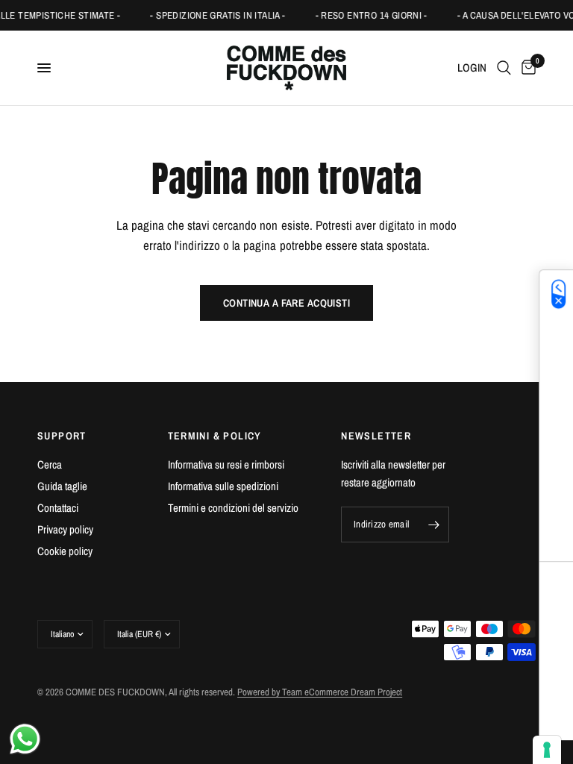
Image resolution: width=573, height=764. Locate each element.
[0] (526, 68)
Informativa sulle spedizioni (223, 486)
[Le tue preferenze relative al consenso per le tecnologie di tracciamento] (547, 750)
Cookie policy (65, 551)
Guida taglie (62, 486)
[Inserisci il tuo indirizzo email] (434, 524)
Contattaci (57, 508)
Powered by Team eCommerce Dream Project (319, 692)
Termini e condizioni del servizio (233, 508)
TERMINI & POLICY (215, 435)
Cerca (49, 464)
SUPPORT (62, 435)
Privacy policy (65, 529)
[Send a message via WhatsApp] (25, 739)
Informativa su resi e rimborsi (226, 464)
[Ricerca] (504, 68)
